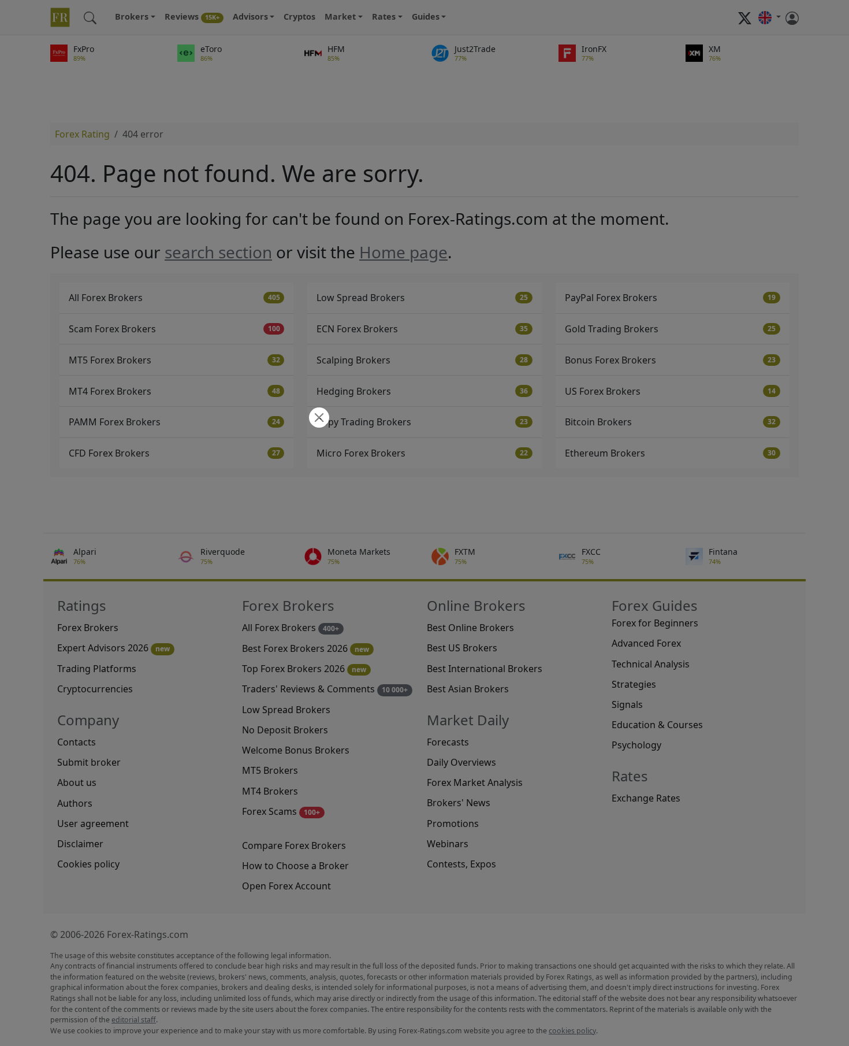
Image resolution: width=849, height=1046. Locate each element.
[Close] (317, 418)
